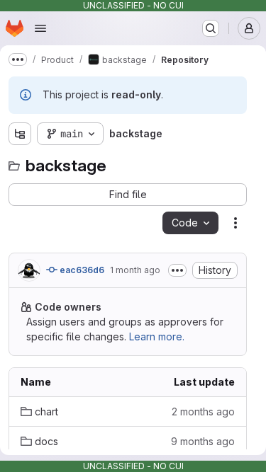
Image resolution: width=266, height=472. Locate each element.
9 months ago (203, 441)
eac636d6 (80, 270)
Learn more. (156, 336)
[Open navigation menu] (40, 28)
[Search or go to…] (210, 28)
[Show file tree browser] (20, 133)
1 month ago (135, 270)
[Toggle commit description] (177, 270)
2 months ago (203, 411)
